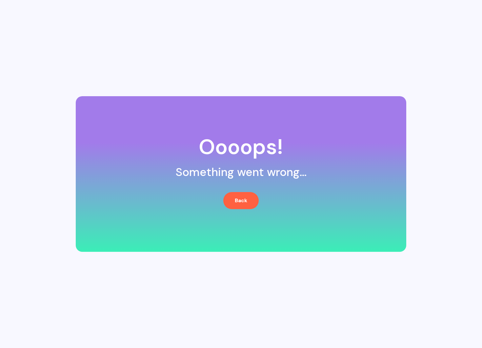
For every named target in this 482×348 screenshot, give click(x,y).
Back (241, 200)
